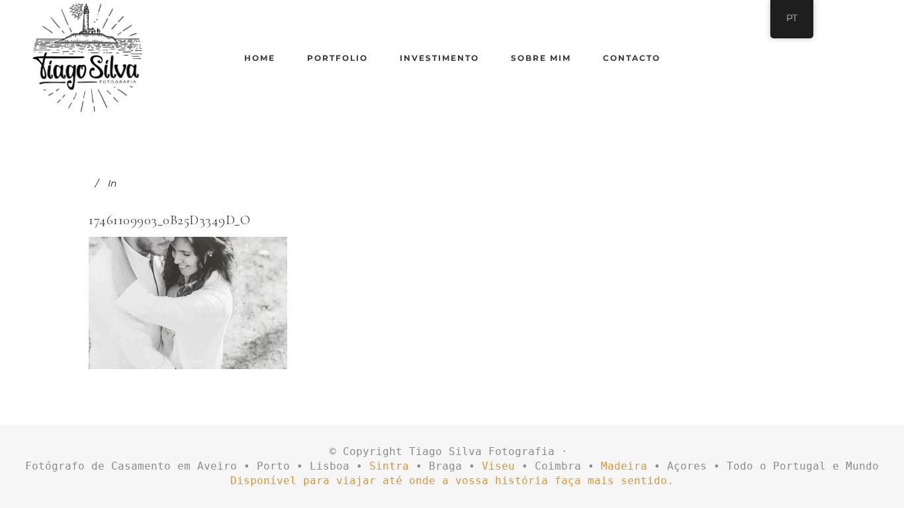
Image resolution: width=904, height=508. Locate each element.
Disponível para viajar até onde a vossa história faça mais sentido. (452, 480)
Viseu (498, 466)
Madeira (624, 466)
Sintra (389, 466)
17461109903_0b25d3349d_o (169, 220)
